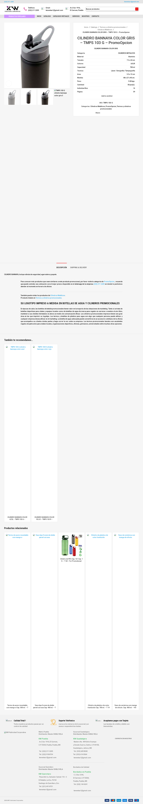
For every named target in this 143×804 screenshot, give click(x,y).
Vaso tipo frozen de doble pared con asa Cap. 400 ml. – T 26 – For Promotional (44, 707)
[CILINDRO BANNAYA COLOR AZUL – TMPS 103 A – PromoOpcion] (17, 430)
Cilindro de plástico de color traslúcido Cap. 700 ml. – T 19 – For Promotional (99, 707)
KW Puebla (43, 739)
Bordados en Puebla (82, 772)
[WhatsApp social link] (78, 1)
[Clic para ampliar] (9, 83)
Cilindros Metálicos (105, 30)
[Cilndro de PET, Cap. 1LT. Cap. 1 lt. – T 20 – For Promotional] (71, 545)
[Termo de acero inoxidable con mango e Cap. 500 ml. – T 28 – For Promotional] (17, 618)
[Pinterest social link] (75, 1)
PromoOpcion (111, 106)
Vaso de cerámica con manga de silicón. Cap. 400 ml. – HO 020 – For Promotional (126, 707)
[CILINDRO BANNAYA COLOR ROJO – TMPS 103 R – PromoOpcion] (44, 430)
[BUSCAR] (136, 9)
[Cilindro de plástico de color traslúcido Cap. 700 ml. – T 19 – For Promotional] (98, 618)
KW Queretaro (45, 774)
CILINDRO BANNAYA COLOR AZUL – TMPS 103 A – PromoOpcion (17, 519)
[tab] (61, 266)
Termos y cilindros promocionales (113, 27)
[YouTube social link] (73, 1)
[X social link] (67, 1)
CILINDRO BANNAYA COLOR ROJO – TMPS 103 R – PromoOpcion (44, 519)
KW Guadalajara (80, 739)
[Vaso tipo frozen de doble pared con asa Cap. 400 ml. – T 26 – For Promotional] (44, 618)
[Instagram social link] (70, 1)
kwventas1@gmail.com (131, 1)
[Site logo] (12, 9)
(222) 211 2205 (9, 1)
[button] (7, 174)
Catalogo (94, 27)
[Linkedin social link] (110, 112)
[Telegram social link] (115, 112)
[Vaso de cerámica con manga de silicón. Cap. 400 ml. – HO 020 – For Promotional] (125, 618)
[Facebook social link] (64, 1)
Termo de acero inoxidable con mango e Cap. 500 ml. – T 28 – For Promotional (17, 707)
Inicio (86, 27)
